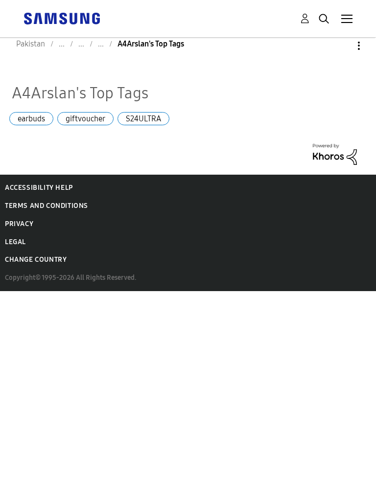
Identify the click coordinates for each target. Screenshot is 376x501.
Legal (15, 242)
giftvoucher (85, 118)
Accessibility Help (39, 187)
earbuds (31, 118)
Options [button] (342, 45)
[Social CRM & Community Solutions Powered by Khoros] (335, 153)
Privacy (19, 224)
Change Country (36, 259)
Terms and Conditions (46, 206)
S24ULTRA (143, 118)
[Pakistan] (62, 18)
